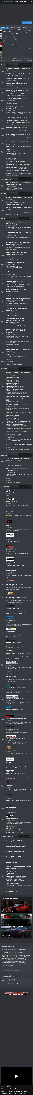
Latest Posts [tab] (5, 27)
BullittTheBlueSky (6, 962)
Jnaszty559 (24, 964)
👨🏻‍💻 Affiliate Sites (11, 892)
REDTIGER (9, 762)
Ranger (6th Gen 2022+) (14, 857)
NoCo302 (10, 960)
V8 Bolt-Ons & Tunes (13, 377)
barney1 (23, 962)
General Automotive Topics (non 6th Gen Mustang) (18, 867)
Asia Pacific (10, 172)
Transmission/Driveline (14, 385)
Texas (23, 161)
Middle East (25, 170)
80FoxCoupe (16, 346)
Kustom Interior (11, 676)
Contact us (9, 1091)
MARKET (4, 369)
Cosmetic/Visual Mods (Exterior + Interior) (17, 309)
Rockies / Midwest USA (23, 166)
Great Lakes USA (25, 164)
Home (14, 1093)
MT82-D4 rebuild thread (12, 266)
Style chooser (4, 1088)
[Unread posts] (28, 2)
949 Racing (10, 492)
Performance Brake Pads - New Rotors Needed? (18, 276)
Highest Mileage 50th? (11, 146)
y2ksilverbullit (27, 146)
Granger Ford (10, 620)
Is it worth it (9, 832)
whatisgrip (4, 960)
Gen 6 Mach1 (15, 451)
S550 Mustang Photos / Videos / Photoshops (16, 108)
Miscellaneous (25, 396)
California (9, 161)
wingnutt (17, 87)
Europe (9, 170)
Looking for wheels (11, 732)
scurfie (17, 337)
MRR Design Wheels (12, 729)
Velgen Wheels (11, 807)
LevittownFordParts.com (14, 699)
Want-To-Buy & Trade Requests (16, 398)
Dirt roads (8, 326)
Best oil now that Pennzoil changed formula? (17, 336)
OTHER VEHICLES (7, 837)
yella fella (23, 954)
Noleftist (15, 669)
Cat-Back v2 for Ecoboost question (15, 565)
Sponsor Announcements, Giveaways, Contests (17, 408)
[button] (2, 2)
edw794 (25, 951)
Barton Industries (12, 538)
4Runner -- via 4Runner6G (14, 879)
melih (14, 681)
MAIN (3, 65)
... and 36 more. (6, 967)
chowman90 (13, 957)
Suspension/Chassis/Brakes (15, 386)
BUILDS (3, 194)
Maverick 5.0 (15, 949)
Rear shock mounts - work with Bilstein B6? (17, 657)
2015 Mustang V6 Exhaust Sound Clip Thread (17, 258)
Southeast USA (22, 163)
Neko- (29, 295)
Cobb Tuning (10, 562)
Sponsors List (10, 437)
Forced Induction (11, 418)
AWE (7, 525)
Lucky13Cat (20, 114)
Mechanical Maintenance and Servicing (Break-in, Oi (17, 432)
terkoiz (20, 949)
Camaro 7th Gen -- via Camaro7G (17, 120)
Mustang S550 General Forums (16, 68)
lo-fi (27, 954)
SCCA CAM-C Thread (11, 355)
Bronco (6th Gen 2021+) (14, 841)
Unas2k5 (17, 229)
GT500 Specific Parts (13, 383)
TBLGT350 (18, 962)
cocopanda (16, 249)
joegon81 (22, 952)
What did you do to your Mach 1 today (15, 153)
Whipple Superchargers (14, 829)
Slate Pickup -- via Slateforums (16, 876)
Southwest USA (11, 166)
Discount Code (10, 505)
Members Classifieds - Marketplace (18, 372)
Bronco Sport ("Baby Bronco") (16, 846)
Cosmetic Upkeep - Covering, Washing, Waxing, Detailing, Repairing (16, 320)
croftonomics (5, 954)
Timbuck (18, 958)
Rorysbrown (16, 259)
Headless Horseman (11, 951)
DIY (7, 359)
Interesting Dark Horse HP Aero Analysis (16, 188)
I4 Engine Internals (12, 414)
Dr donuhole (17, 954)
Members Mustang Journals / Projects (19, 197)
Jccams (18, 305)
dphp (24, 949)
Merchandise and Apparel (14, 434)
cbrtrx (11, 965)
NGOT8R (17, 239)
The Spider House (20, 155)
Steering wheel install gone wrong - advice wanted (19, 314)
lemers (25, 732)
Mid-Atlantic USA (12, 164)
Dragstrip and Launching (14, 341)
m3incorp (8, 949)
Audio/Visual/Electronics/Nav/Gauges (17, 425)
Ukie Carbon (10, 786)
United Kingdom (25, 169)
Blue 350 (20, 832)
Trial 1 (7, 482)
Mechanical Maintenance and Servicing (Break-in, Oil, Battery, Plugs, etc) (17, 331)
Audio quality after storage (13, 138)
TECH (3, 218)
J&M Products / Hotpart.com (15, 653)
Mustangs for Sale (12, 436)
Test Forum (10, 479)
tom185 (14, 961)
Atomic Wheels (11, 512)
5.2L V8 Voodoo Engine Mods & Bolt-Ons (18, 82)
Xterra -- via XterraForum (14, 875)
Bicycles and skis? (10, 131)
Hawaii (9, 169)
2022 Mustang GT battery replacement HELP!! (17, 303)
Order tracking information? (13, 541)
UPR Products (10, 797)
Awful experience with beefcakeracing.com (17, 449)
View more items (27, 940)
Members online (8, 946)
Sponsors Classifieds (13, 405)
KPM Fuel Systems (12, 664)
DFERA (7, 965)
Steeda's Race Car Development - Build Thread (18, 213)
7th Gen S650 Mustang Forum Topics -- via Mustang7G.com (19, 183)
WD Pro (17, 175)
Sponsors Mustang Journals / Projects (19, 207)
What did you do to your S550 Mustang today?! (18, 74)
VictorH (11, 954)
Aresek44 (13, 958)
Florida (17, 161)
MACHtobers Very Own (12, 955)
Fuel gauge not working (12, 295)
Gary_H (4, 965)
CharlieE (27, 131)
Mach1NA (13, 962)
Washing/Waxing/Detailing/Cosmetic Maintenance (16, 394)
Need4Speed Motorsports (14, 739)
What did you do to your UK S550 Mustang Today (18, 173)
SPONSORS (5, 487)
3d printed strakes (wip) (12, 363)
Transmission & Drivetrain (15, 263)
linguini (16, 983)
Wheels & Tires (11, 281)
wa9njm (8, 957)
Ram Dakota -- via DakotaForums (16, 877)
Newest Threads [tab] (16, 27)
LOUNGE (4, 455)
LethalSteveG (16, 692)
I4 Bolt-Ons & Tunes (13, 379)
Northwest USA (23, 167)
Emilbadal (20, 951)
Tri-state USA (11, 163)
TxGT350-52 (16, 952)
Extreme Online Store (13, 597)
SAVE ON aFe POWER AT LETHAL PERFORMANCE (17, 691)
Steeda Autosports (12, 773)
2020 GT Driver (21, 955)
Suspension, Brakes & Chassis (16, 271)
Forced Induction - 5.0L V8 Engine (17, 232)
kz (23, 961)
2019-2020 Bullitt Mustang (15, 134)
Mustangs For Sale (12, 396)
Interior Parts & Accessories (15, 389)
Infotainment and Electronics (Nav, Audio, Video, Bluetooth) (18, 299)
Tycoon (13, 964)
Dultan (3, 955)
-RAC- (3, 957)
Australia (16, 170)
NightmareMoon (21, 356)
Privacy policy (4, 1093)
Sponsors (3, 1091)
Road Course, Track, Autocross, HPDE (18, 349)
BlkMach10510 (24, 505)
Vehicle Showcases (10, 899)
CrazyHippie (5, 952)
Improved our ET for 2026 (12, 344)
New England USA (12, 167)
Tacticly (15, 103)
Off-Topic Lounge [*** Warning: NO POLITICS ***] (18, 459)
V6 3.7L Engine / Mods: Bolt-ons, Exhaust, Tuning (16, 253)
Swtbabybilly (18, 465)
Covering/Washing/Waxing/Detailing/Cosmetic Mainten (18, 429)
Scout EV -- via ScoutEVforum (15, 880)
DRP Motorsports (11, 584)
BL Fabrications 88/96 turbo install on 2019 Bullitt (18, 237)
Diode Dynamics (11, 572)
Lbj (14, 960)
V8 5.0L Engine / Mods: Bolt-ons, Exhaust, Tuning (16, 223)
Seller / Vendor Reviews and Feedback (19, 444)
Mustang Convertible (13, 127)
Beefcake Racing (11, 550)
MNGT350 (4, 961)
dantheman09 (19, 960)
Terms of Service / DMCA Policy (21, 1091)
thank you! (8, 713)
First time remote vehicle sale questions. (16, 464)
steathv (19, 957)
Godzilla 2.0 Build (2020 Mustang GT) (15, 202)
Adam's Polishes (11, 502)
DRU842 (15, 567)
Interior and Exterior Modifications (17, 83)
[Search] (31, 2)
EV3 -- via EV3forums (13, 883)
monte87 (20, 713)
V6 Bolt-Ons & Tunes (12, 380)
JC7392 (16, 401)
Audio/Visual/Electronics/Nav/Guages (17, 392)
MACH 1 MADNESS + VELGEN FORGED (15, 811)
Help (10, 1093)
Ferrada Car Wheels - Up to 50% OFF (15, 612)
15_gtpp (11, 952)
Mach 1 (8, 150)
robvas (17, 278)
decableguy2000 (6, 964)
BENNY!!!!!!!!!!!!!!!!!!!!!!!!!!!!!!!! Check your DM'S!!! (17, 702)
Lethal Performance (12, 687)
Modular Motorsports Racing (16, 718)
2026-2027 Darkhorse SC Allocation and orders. (18, 102)
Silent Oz (17, 315)
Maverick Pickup (11, 862)
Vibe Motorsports (12, 819)
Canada (15, 169)
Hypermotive (10, 631)
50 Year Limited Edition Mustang (17, 141)
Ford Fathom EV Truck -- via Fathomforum (14, 872)
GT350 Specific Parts (13, 382)
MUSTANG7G (6, 179)
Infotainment (10, 642)
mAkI (30, 138)
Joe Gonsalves (19, 75)
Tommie (18, 482)
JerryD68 (24, 957)
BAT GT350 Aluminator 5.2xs (13, 85)
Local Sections (11, 158)
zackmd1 (19, 204)
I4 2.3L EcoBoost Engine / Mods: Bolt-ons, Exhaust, (18, 243)
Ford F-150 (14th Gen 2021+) (15, 851)
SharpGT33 (24, 958)
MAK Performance (12, 709)
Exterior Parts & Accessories (15, 387)
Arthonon (18, 964)
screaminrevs (19, 364)
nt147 (24, 960)
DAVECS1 (15, 755)
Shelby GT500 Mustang (14, 90)
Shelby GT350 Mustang (14, 79)
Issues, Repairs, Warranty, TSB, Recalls (16, 290)
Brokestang (19, 961)
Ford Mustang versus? (13, 117)
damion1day (16, 543)
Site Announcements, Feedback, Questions (17, 469)
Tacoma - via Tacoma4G (14, 882)
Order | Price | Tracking (13, 98)
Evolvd (24, 326)
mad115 (14, 778)
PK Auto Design (11, 750)
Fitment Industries (12, 608)
